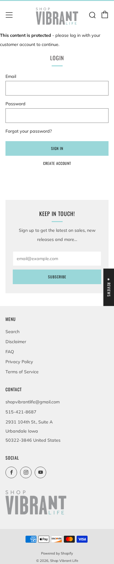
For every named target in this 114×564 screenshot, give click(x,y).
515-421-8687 (20, 412)
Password (15, 103)
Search (12, 331)
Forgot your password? (28, 131)
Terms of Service (22, 371)
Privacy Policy (19, 361)
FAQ (9, 351)
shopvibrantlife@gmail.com (32, 402)
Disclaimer (15, 341)
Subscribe (57, 276)
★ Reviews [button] (109, 287)
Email (10, 76)
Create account (57, 163)
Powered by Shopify (57, 553)
